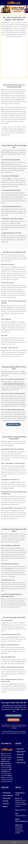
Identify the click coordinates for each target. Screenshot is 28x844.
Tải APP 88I (20, 760)
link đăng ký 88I (12, 637)
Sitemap (5, 806)
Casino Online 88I (8, 795)
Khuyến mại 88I (21, 762)
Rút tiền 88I (20, 757)
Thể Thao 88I (6, 798)
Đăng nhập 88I (21, 751)
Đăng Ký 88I (20, 749)
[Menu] (2, 3)
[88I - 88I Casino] (14, 2)
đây (23, 661)
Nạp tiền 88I (20, 754)
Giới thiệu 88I (6, 793)
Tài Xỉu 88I (6, 803)
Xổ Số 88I (5, 801)
